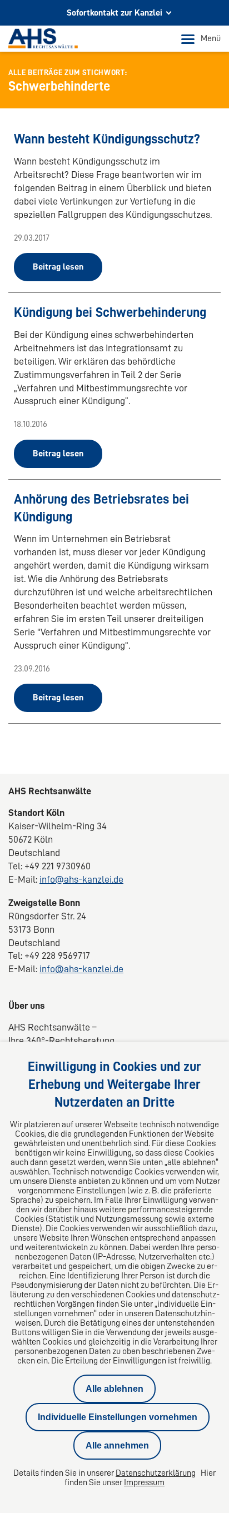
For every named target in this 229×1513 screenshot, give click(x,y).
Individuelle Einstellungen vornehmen (117, 1417)
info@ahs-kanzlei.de (81, 879)
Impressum (144, 1482)
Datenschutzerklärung (156, 1473)
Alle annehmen (117, 1445)
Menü (211, 38)
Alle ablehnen (114, 1388)
